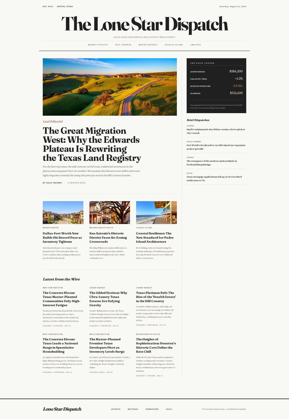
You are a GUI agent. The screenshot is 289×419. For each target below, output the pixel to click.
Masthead (133, 409)
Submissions (152, 409)
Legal (169, 409)
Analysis (195, 45)
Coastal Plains (174, 45)
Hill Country (123, 45)
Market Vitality (98, 45)
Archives (115, 409)
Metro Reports (148, 45)
